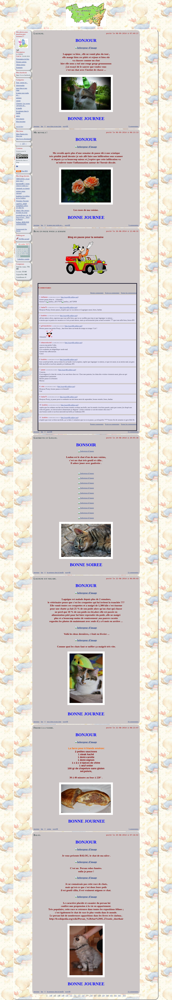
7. (40, 370)
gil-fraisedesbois (46, 326)
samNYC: (22, 206)
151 (71, 996)
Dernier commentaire (96, 293)
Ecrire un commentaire (112, 293)
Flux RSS (24, 171)
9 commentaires (133, 126)
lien (42, 126)
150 (67, 996)
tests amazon (20, 119)
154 (83, 996)
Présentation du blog (22, 59)
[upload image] (86, 47)
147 (54, 996)
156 (91, 996)
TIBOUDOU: (22, 180)
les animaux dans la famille (55, 572)
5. (40, 343)
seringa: (20, 192)
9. (40, 397)
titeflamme (44, 297)
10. (40, 405)
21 (27, 252)
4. (40, 326)
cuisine (18, 101)
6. (40, 359)
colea (42, 386)
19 (23, 252)
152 (75, 996)
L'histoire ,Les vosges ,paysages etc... (23, 104)
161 (111, 996)
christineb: (23, 188)
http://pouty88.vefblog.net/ (69, 297)
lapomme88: (23, 185)
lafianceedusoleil (46, 343)
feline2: (22, 212)
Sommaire (19, 67)
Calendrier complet (23, 259)
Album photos (20, 65)
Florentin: (22, 201)
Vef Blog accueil (23, 239)
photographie (20, 85)
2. (40, 307)
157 (95, 996)
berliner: (22, 223)
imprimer (36, 126)
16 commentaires (133, 721)
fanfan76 (44, 307)
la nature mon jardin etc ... (55, 225)
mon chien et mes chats (54, 126)
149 (63, 996)
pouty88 (65, 126)
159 (103, 996)
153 (79, 996)
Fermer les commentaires (128, 293)
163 (119, 996)
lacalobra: (23, 197)
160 (107, 996)
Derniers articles (21, 62)
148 (59, 996)
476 (124, 996)
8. (40, 386)
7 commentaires (133, 829)
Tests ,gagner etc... (22, 83)
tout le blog (19, 126)
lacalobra (44, 316)
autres (18, 116)
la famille (19, 108)
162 (115, 996)
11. (40, 417)
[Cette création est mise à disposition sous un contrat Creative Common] (22, 158)
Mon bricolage (20, 122)
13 (25, 250)
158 (99, 996)
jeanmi (43, 370)
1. (40, 297)
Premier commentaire (96, 424)
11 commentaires (133, 432)
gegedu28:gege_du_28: (23, 217)
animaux (19, 98)
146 (50, 996)
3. (40, 316)
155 (23, 144)
